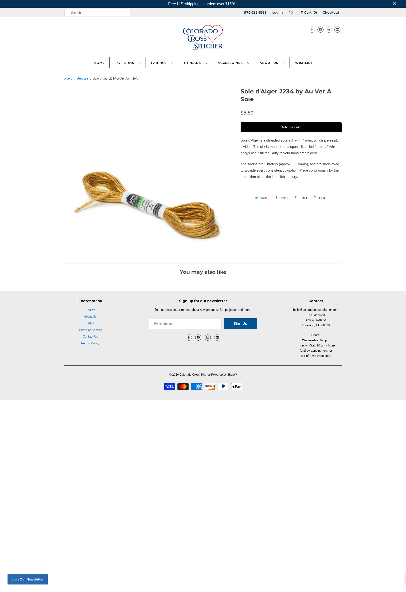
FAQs (90, 323)
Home (99, 63)
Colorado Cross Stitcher (195, 374)
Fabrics (160, 63)
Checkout (331, 12)
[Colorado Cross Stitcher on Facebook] (312, 29)
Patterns (126, 63)
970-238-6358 (255, 12)
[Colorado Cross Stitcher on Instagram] (329, 29)
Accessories (231, 63)
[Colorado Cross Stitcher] (203, 38)
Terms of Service (90, 330)
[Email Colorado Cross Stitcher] (337, 29)
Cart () (310, 12)
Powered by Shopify (224, 374)
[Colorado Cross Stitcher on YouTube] (320, 29)
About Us (270, 63)
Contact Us (90, 336)
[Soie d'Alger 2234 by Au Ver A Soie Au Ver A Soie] (150, 172)
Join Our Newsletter (27, 579)
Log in (277, 12)
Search (90, 310)
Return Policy (90, 343)
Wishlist (303, 63)
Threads (193, 63)
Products (83, 78)
